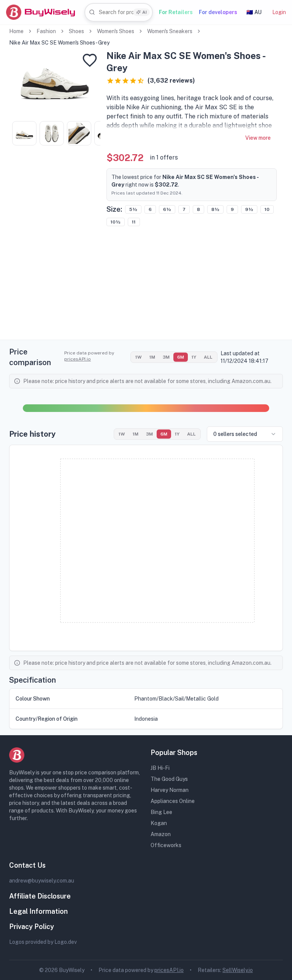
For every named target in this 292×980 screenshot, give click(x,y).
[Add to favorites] (89, 60)
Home (16, 31)
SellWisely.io (237, 970)
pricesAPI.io (77, 359)
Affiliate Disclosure (40, 896)
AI (144, 12)
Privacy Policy (31, 927)
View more (258, 138)
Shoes (76, 31)
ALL (208, 357)
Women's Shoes (115, 31)
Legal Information (38, 911)
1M (152, 357)
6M (180, 357)
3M (166, 357)
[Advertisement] (146, 286)
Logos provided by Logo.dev (43, 942)
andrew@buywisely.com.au (41, 881)
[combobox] (118, 12)
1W (138, 357)
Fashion (46, 31)
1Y (194, 357)
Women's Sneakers (169, 31)
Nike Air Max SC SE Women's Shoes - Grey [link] (59, 43)
